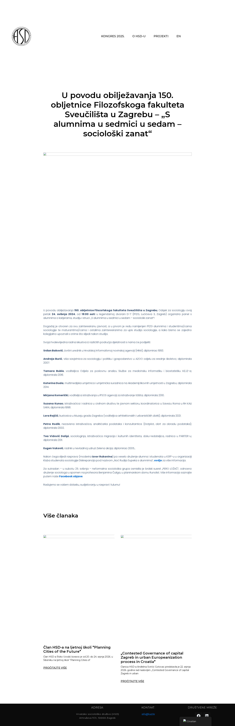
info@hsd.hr (148, 714)
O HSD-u (139, 36)
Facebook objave (70, 476)
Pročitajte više (55, 668)
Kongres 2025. (112, 36)
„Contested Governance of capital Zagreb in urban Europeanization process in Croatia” (152, 657)
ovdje (158, 460)
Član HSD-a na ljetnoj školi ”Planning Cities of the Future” (77, 649)
